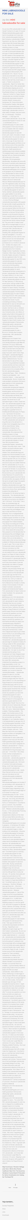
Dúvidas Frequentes (8, 1205)
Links (3, 1212)
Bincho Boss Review (15, 1169)
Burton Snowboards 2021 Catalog (14, 1175)
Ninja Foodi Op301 (7, 1167)
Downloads (5, 1215)
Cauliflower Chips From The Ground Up (13, 1171)
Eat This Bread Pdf (7, 1177)
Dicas (4, 1209)
